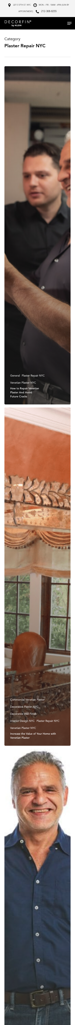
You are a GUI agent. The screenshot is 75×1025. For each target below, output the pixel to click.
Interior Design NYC (22, 721)
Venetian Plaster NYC (23, 382)
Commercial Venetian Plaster (27, 699)
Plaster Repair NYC (33, 375)
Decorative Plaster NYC (24, 707)
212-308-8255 (49, 11)
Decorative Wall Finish (23, 714)
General (15, 375)
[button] (69, 23)
